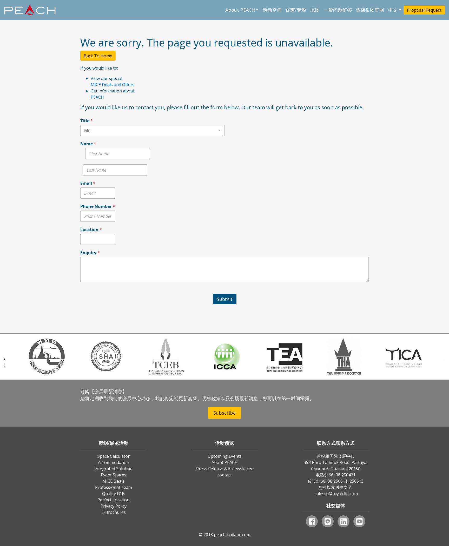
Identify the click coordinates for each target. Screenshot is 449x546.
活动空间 (272, 10)
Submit (225, 299)
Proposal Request (424, 10)
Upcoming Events (225, 456)
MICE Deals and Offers (112, 84)
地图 (315, 10)
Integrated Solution (113, 468)
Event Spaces (113, 475)
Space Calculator (113, 456)
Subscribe (224, 413)
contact (224, 475)
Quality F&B (113, 493)
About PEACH (240, 10)
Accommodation (113, 462)
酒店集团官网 (370, 10)
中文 (393, 10)
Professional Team (113, 487)
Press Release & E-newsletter (224, 468)
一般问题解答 (338, 10)
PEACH (97, 97)
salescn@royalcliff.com (336, 493)
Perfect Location (113, 500)
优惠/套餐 (296, 10)
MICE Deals (113, 481)
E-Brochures (113, 512)
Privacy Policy (114, 506)
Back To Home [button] (98, 56)
